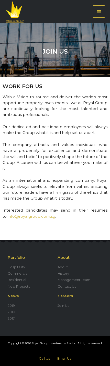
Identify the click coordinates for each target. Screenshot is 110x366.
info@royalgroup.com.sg (31, 216)
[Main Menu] (99, 11)
